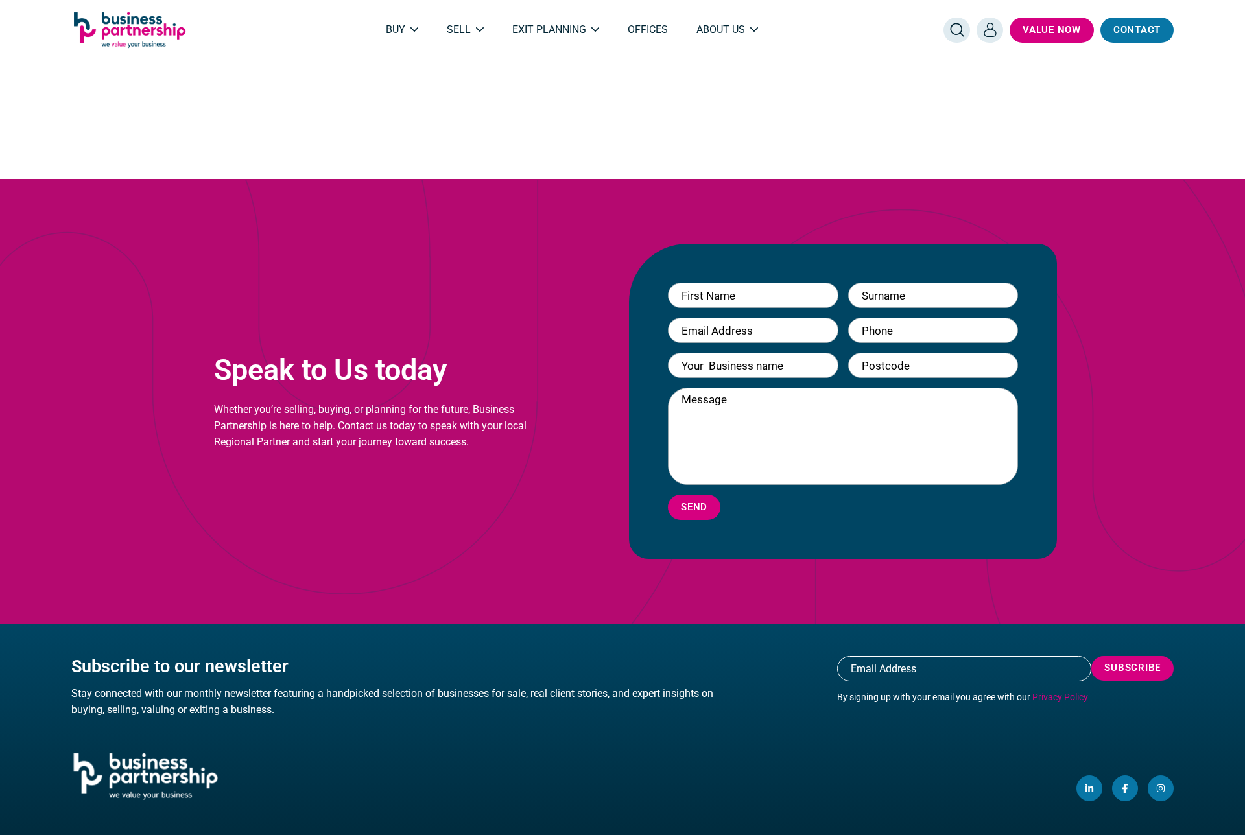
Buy (395, 29)
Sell (459, 29)
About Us (720, 29)
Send (694, 507)
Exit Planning (549, 29)
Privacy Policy (1060, 697)
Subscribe (1132, 668)
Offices (648, 29)
